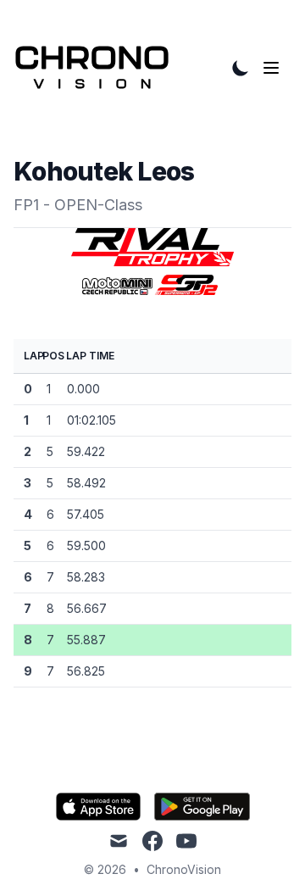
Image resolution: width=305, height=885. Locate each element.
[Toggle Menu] (274, 67)
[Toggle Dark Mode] (240, 67)
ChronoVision (184, 869)
